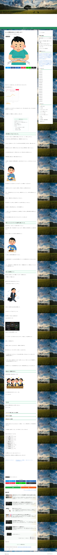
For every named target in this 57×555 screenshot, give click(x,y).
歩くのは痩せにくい (17, 123)
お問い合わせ (42, 106)
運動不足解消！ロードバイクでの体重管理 (45, 39)
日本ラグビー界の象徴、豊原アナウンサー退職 (45, 42)
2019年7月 (40, 96)
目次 (19, 119)
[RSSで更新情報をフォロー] (28, 487)
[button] (51, 32)
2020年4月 (40, 91)
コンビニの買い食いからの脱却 (20, 127)
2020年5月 (40, 89)
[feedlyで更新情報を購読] (13, 487)
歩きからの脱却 (18, 128)
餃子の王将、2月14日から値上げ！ (44, 43)
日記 (41, 116)
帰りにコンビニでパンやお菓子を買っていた (21, 122)
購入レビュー (42, 121)
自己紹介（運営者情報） (44, 119)
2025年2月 (40, 72)
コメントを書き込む (21, 544)
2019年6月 (40, 97)
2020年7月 (40, 86)
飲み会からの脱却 (18, 129)
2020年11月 (41, 79)
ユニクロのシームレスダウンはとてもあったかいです (45, 46)
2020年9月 (40, 82)
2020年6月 (40, 87)
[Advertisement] (28, 21)
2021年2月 (40, 77)
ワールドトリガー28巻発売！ (43, 48)
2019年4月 (40, 99)
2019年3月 (40, 101)
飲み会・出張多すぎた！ (18, 124)
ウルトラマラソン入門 (43, 109)
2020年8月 (40, 84)
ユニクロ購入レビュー (43, 111)
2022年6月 (40, 74)
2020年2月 (40, 94)
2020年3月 (40, 92)
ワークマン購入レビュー (44, 114)
